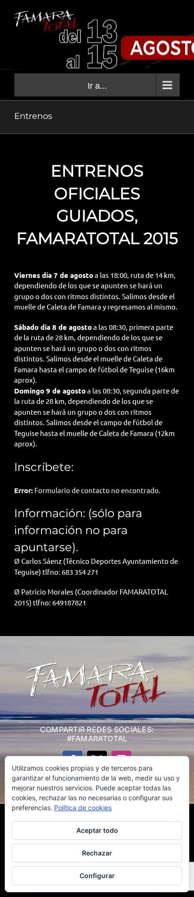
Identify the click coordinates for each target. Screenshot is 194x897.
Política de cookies (83, 808)
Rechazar (97, 853)
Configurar (97, 876)
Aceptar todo (97, 830)
